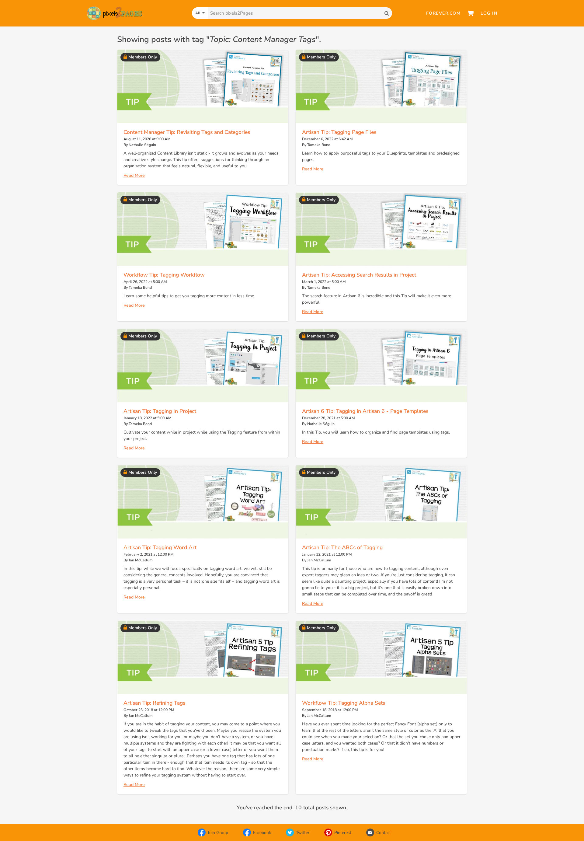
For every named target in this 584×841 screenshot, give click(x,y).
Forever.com (443, 13)
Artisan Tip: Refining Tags (154, 703)
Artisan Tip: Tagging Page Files (339, 132)
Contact (383, 833)
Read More (134, 175)
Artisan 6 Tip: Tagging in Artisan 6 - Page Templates (365, 411)
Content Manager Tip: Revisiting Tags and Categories (186, 132)
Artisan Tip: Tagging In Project (159, 411)
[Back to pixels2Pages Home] (114, 13)
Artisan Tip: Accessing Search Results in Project (359, 274)
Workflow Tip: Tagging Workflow (164, 274)
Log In (489, 13)
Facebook (262, 833)
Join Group (218, 833)
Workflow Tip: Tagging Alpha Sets (343, 703)
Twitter (302, 833)
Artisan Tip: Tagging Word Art (159, 547)
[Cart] (470, 13)
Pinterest (342, 833)
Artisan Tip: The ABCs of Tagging (342, 547)
